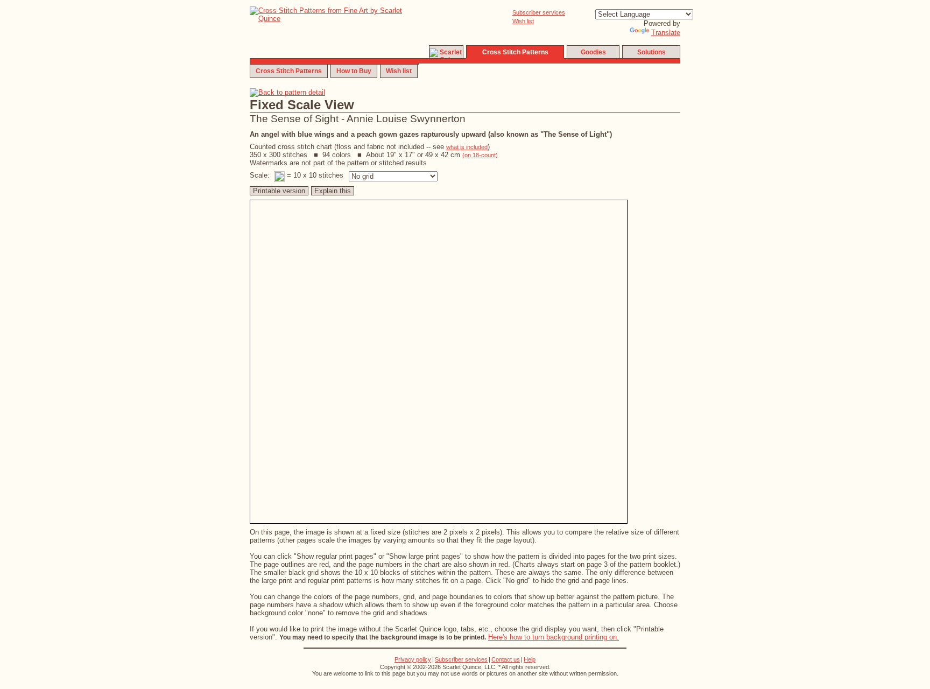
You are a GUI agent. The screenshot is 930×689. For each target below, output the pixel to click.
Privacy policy (412, 659)
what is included (467, 147)
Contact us (505, 659)
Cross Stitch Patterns (289, 71)
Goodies (593, 52)
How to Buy (353, 71)
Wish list (523, 21)
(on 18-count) (480, 155)
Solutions (651, 52)
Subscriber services (538, 12)
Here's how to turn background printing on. (553, 637)
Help (530, 659)
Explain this (332, 191)
